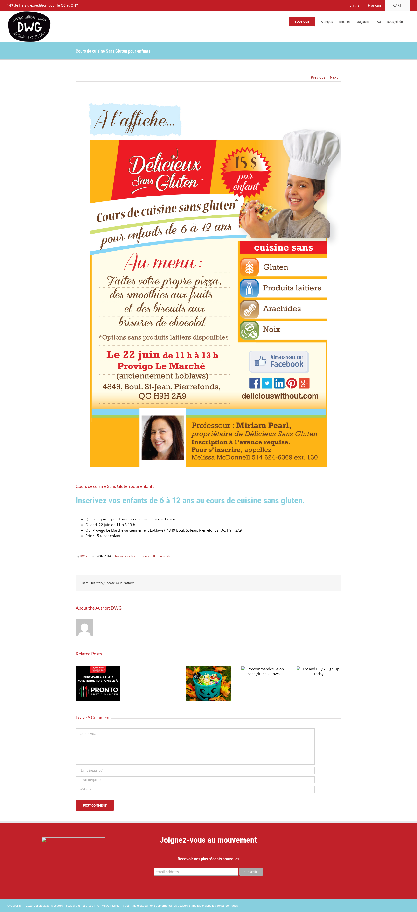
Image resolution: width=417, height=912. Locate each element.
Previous (318, 77)
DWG (83, 556)
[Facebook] (331, 863)
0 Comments (161, 556)
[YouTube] (343, 863)
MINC (116, 906)
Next (334, 77)
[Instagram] (355, 863)
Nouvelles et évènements (132, 556)
